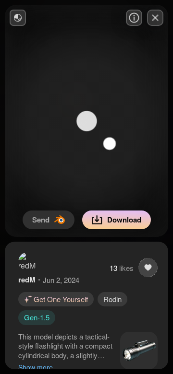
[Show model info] (134, 18)
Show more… (39, 367)
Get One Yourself (61, 299)
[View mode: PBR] (18, 18)
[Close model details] (155, 18)
